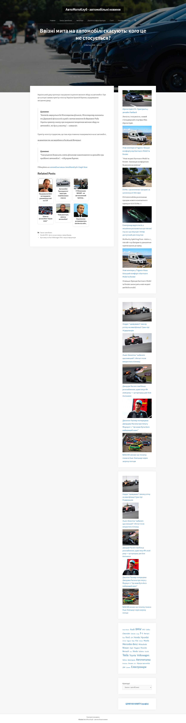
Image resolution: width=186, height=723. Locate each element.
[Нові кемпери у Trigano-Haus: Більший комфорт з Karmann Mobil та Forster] (137, 258)
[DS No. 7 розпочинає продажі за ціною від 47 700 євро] (137, 178)
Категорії (126, 684)
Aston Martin (125, 629)
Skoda (135, 651)
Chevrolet (126, 634)
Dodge (137, 633)
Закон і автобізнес (66, 20)
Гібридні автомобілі (143, 663)
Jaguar (129, 641)
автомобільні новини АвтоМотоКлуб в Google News (68, 167)
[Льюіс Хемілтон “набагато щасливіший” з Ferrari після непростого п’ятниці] (137, 343)
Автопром (131, 660)
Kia (136, 641)
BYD (143, 629)
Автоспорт (79, 20)
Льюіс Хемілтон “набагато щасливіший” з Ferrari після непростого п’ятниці (134, 358)
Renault (125, 651)
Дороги (128, 667)
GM (132, 637)
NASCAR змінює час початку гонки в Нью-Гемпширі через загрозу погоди (135, 458)
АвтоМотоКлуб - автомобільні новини (93, 9)
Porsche (144, 648)
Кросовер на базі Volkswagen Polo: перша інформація (58, 237)
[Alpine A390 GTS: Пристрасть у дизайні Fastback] (137, 98)
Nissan (125, 648)
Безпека (124, 663)
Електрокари (138, 667)
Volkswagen (143, 655)
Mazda (146, 641)
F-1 (141, 633)
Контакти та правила (93, 717)
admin (99, 45)
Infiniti (124, 641)
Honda (137, 637)
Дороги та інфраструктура (96, 20)
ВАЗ (135, 663)
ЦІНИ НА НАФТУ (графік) (137, 704)
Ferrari (146, 634)
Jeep (133, 641)
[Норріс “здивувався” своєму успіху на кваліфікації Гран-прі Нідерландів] (137, 312)
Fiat (123, 637)
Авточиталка (143, 659)
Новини (52, 20)
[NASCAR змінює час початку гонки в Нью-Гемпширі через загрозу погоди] (137, 443)
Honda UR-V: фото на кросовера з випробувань (55, 235)
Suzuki (147, 651)
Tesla (125, 655)
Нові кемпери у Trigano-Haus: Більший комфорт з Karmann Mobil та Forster (135, 273)
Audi (132, 629)
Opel (131, 648)
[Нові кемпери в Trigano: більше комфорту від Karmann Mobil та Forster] (137, 136)
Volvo (124, 660)
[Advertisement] (93, 63)
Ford (128, 637)
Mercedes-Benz (130, 644)
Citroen (133, 634)
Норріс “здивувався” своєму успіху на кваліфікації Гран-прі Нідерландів (135, 327)
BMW (139, 629)
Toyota (132, 655)
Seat (131, 651)
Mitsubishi (143, 644)
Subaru (141, 651)
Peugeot (137, 648)
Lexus (141, 641)
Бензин (130, 663)
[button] (135, 20)
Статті (112, 20)
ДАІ (123, 667)
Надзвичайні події (124, 20)
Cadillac (148, 629)
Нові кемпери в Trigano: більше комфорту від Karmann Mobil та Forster (136, 151)
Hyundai (145, 637)
